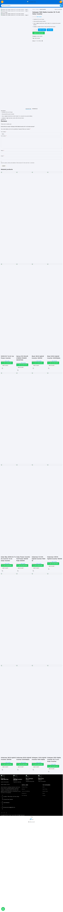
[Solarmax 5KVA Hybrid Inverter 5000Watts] (23, 618)
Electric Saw (45, 791)
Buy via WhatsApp (8, 362)
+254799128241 (6, 802)
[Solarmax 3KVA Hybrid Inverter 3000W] (8, 618)
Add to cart (42, 29)
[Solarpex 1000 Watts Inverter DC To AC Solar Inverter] (54, 618)
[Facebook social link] (2, 813)
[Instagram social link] (4, 813)
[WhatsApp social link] (6, 813)
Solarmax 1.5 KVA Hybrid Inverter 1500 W (38, 558)
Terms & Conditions (26, 791)
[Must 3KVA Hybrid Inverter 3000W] (39, 217)
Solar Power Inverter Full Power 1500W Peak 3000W (23, 558)
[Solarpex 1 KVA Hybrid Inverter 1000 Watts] (39, 618)
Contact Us (24, 793)
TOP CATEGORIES (46, 784)
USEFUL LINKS (25, 784)
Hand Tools (45, 789)
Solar (44, 793)
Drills (44, 786)
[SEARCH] (61, 6)
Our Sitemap (24, 795)
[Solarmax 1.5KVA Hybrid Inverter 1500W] (54, 418)
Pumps (44, 795)
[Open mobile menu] (2, 2)
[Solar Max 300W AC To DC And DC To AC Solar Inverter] (8, 418)
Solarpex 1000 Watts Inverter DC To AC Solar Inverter (54, 759)
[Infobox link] (6, 779)
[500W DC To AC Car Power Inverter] (8, 217)
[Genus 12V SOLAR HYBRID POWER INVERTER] (23, 217)
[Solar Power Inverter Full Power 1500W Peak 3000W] (23, 418)
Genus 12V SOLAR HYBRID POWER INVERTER (22, 358)
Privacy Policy (24, 786)
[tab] (28, 108)
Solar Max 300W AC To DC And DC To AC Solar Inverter (8, 558)
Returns (23, 789)
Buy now (50, 29)
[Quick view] (2, 368)
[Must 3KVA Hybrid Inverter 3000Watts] (54, 217)
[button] (38, 33)
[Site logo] (31, 1)
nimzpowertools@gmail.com (9, 807)
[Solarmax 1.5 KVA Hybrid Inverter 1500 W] (39, 418)
